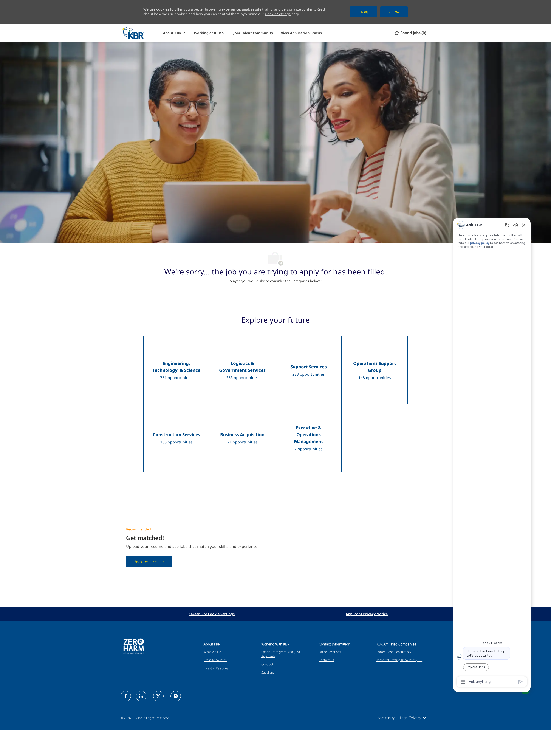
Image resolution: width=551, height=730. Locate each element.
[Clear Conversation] (507, 225)
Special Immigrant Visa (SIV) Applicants (280, 654)
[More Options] (463, 681)
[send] (520, 681)
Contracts (268, 664)
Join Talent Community (253, 33)
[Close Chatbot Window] (523, 225)
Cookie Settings (278, 14)
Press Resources (215, 660)
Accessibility (386, 718)
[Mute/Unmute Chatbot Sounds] (515, 225)
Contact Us (326, 660)
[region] (492, 452)
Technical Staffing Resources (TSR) (399, 660)
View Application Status (301, 33)
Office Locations (330, 652)
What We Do (212, 652)
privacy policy (479, 243)
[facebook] (126, 696)
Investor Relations (216, 668)
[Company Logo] (140, 33)
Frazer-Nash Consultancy (393, 652)
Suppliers (267, 672)
